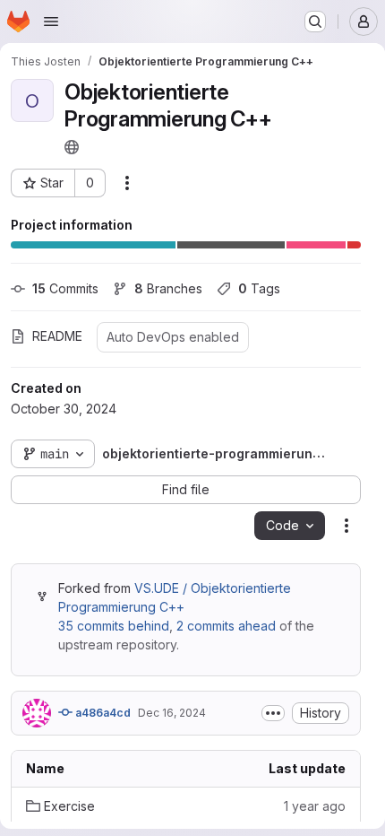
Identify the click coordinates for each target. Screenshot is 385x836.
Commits (65, 288)
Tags (259, 288)
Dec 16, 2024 (172, 712)
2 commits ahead (226, 625)
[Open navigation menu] (51, 21)
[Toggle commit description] (273, 713)
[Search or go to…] (315, 21)
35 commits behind (113, 625)
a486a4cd (102, 712)
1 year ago (315, 806)
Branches (168, 288)
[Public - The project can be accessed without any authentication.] (71, 147)
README (57, 336)
